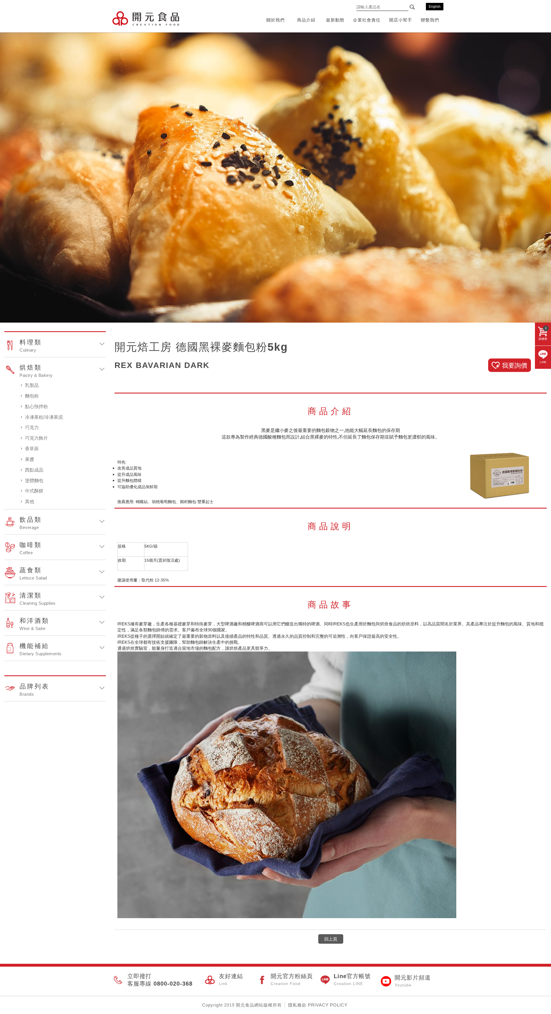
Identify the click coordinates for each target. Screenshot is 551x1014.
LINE (543, 362)
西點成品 (34, 470)
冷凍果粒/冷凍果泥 (44, 417)
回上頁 (330, 939)
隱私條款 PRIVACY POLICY (318, 1005)
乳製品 (32, 385)
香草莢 (32, 448)
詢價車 (543, 333)
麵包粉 (32, 395)
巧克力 (32, 427)
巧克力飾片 (36, 438)
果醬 (29, 459)
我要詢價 (514, 365)
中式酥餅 (34, 490)
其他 (29, 501)
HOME (145, 18)
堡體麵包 (34, 480)
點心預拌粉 (36, 406)
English (435, 7)
